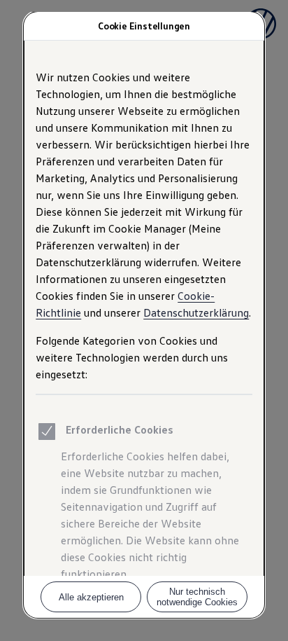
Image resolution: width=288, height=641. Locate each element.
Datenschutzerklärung (196, 312)
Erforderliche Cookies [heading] (119, 429)
